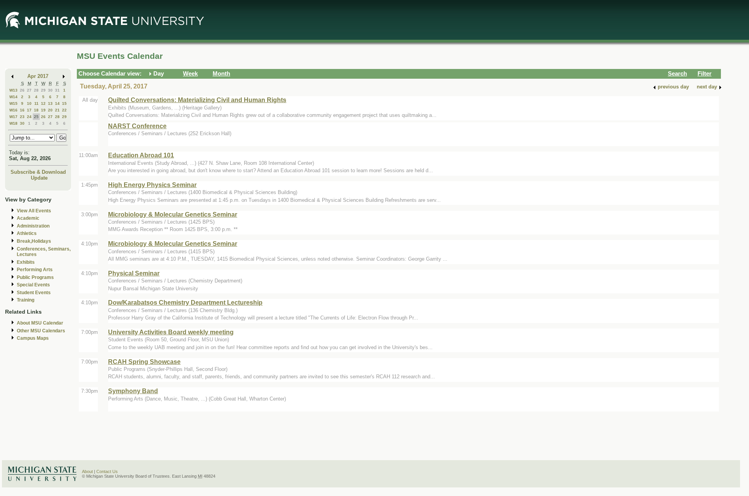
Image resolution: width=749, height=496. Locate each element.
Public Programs (35, 277)
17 (29, 110)
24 (29, 117)
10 (29, 103)
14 (57, 103)
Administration (33, 226)
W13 (13, 90)
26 (22, 90)
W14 (13, 97)
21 (57, 110)
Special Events (33, 285)
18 (36, 110)
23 (22, 117)
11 (36, 103)
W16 (13, 110)
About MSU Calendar (40, 323)
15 (64, 103)
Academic (28, 218)
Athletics (27, 233)
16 (22, 110)
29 (43, 90)
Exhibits (26, 262)
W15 (13, 103)
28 (36, 90)
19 (43, 110)
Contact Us (107, 471)
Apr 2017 (37, 76)
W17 (13, 117)
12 (43, 103)
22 (64, 110)
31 (57, 90)
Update (39, 178)
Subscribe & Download (38, 172)
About (87, 471)
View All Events (34, 211)
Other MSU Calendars (41, 331)
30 (50, 90)
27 (29, 90)
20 (50, 110)
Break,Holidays (34, 241)
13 (50, 103)
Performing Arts (35, 269)
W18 (13, 123)
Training (25, 300)
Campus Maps (33, 338)
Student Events (34, 292)
